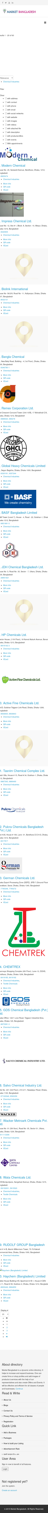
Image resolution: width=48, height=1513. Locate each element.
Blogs (6, 1405)
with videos (11, 124)
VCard (5, 189)
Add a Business (10, 1432)
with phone (11, 106)
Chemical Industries (11, 81)
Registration (8, 1421)
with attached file (14, 128)
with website (12, 117)
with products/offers (15, 136)
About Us (7, 1399)
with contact (12, 102)
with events (11, 139)
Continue (19, 1388)
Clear (2, 95)
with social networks (15, 113)
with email (11, 109)
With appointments (14, 143)
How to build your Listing (13, 1443)
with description (13, 132)
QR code (6, 186)
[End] (7, 1336)
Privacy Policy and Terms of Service (18, 1416)
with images (12, 121)
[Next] (7, 1333)
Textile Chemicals (10, 983)
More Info (7, 183)
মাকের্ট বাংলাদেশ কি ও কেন (11, 1454)
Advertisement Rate (12, 1448)
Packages (8, 1438)
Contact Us (8, 1410)
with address (12, 98)
